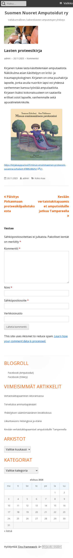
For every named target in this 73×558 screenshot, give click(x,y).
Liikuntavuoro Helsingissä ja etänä (23, 421)
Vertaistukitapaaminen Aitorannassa (24, 395)
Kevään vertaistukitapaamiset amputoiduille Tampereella (35, 429)
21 (41, 168)
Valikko (68, 3)
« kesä (8, 531)
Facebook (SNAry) (18, 377)
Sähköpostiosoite (16, 300)
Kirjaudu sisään (52, 546)
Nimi (8, 287)
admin (7, 58)
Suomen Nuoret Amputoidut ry (36, 12)
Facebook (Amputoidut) (21, 372)
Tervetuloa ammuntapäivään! (20, 404)
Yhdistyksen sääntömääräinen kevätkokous (28, 412)
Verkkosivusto (13, 313)
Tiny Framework (27, 546)
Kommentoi (33, 58)
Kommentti (12, 248)
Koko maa (40, 178)
